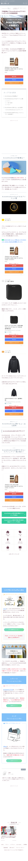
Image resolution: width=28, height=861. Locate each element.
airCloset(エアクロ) (8, 689)
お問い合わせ (11, 847)
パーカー (8, 104)
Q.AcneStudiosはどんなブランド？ (14, 109)
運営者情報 (6, 847)
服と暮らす (5, 3)
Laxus (4, 608)
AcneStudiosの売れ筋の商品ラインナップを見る (14, 514)
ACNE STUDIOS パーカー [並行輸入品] (13, 399)
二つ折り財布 (9, 102)
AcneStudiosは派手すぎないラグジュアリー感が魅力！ (14, 113)
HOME (2, 844)
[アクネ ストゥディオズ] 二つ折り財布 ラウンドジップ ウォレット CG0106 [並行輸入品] (14, 327)
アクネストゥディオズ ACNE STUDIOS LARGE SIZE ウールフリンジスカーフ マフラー (14, 69)
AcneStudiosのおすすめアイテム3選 (14, 98)
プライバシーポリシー (20, 847)
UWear (5, 746)
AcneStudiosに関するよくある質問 (14, 107)
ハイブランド (12, 844)
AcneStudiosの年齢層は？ (11, 96)
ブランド (6, 844)
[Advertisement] (14, 137)
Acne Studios (9, 8)
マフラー (8, 101)
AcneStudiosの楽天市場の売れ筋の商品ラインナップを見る (14, 521)
